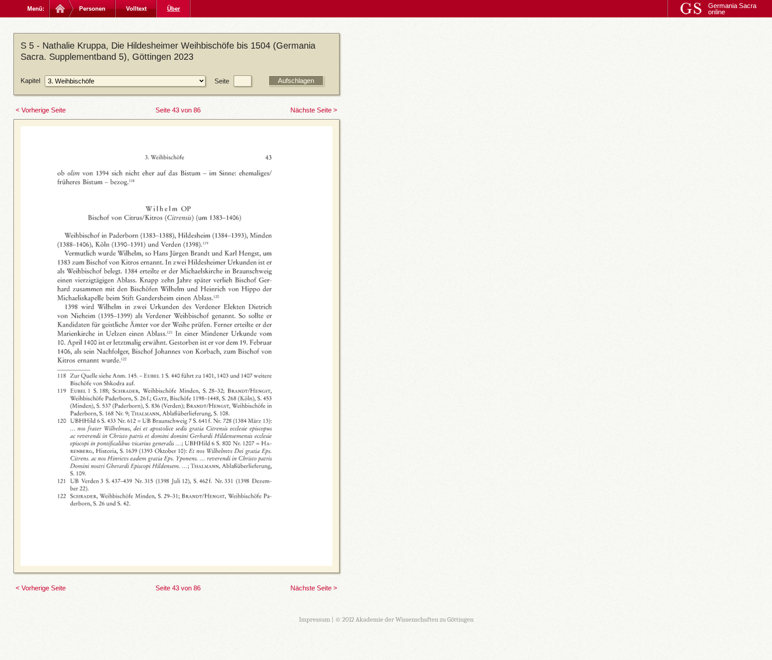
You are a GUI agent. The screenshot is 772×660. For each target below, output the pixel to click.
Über (173, 8)
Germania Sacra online (732, 9)
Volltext (136, 8)
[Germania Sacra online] (59, 8)
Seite (221, 81)
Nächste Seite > (313, 110)
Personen (92, 8)
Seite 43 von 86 (178, 110)
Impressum (314, 619)
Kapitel (30, 80)
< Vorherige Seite (41, 110)
